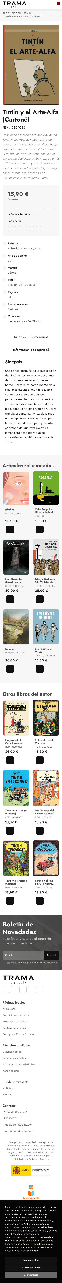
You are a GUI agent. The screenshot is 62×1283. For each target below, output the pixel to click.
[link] (10, 529)
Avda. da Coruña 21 (15, 1111)
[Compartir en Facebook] (10, 228)
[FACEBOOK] (6, 989)
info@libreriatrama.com (18, 1124)
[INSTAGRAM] (14, 989)
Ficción (16, 13)
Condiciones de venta (16, 1015)
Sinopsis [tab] (20, 337)
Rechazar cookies (31, 1267)
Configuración (31, 1274)
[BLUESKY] (39, 989)
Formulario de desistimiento (20, 1064)
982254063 (10, 1118)
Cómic (27, 13)
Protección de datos (15, 1021)
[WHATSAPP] (31, 989)
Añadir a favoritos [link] (19, 214)
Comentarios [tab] (39, 337)
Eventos (7, 1094)
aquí (36, 1250)
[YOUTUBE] (23, 989)
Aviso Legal (9, 1008)
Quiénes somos (12, 1051)
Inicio (6, 13)
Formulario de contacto (18, 1131)
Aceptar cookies (31, 1260)
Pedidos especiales (14, 1058)
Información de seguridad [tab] (31, 349)
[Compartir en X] (17, 228)
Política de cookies (14, 1027)
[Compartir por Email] (31, 228)
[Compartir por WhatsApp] (24, 228)
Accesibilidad (11, 1070)
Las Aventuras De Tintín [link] (24, 321)
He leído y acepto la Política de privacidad (34, 962)
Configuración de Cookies (18, 1034)
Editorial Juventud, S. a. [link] (24, 248)
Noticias (8, 1088)
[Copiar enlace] (38, 228)
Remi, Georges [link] (14, 127)
